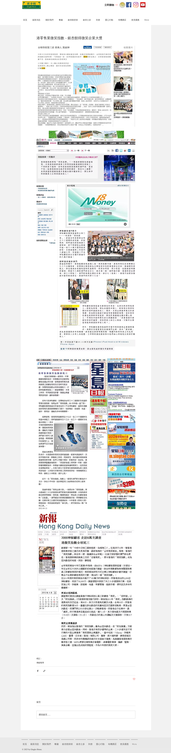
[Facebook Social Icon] (128, 4)
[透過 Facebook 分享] (37, 671)
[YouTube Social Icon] (142, 4)
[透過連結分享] (44, 671)
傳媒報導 (40, 662)
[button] (49, 20)
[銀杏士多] (122, 5)
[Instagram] (135, 4)
